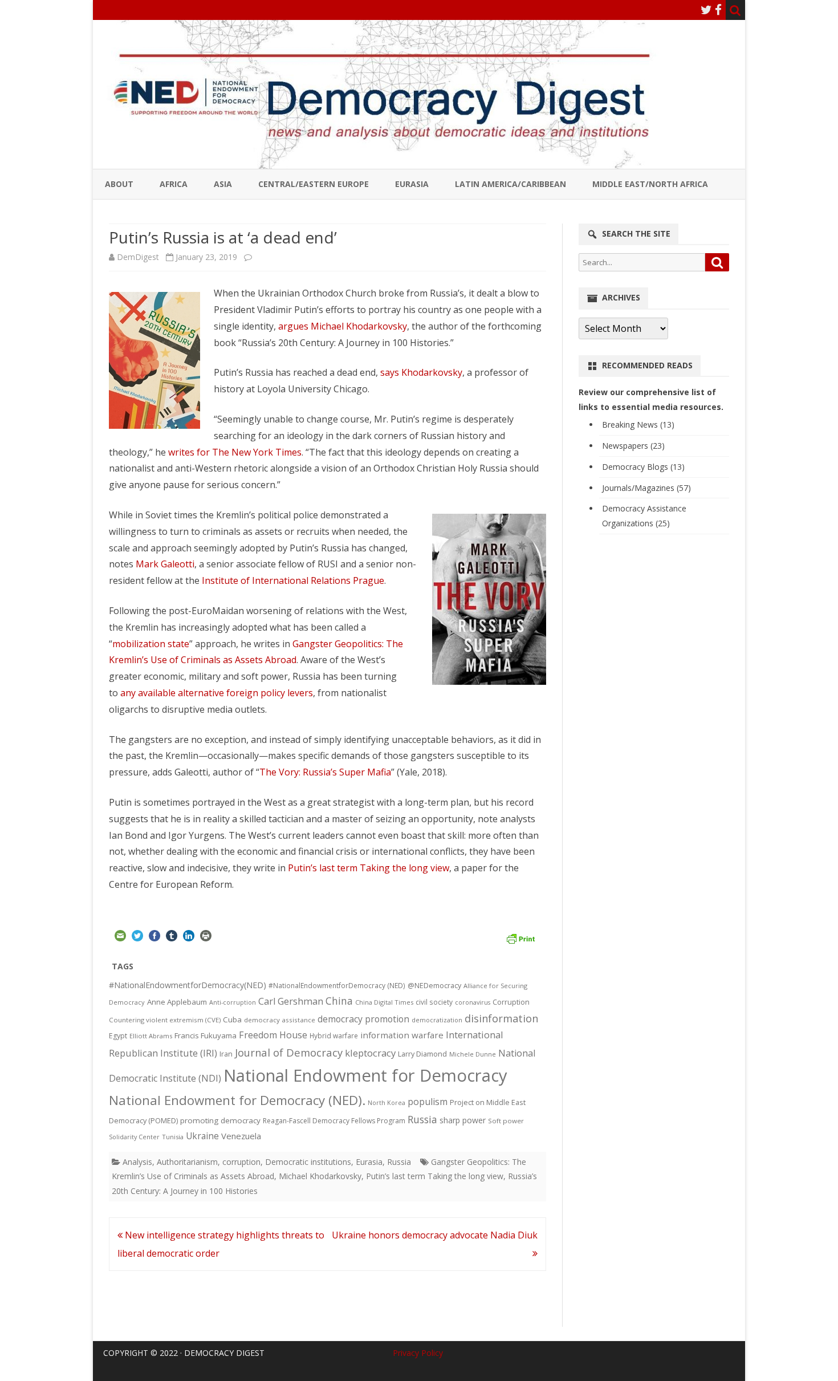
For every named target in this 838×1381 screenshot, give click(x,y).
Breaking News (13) (638, 424)
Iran (226, 1054)
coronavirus (472, 1002)
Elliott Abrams (150, 1035)
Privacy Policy (418, 1352)
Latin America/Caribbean (510, 183)
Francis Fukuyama (205, 1035)
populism (428, 1101)
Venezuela (241, 1136)
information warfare (402, 1035)
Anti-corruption (232, 1002)
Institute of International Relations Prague (293, 580)
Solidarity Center (134, 1136)
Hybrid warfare (334, 1035)
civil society (434, 1002)
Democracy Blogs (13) (643, 466)
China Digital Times (384, 1002)
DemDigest (138, 256)
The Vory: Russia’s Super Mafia (325, 772)
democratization (437, 1020)
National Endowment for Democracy (365, 1075)
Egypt (118, 1036)
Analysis (137, 1161)
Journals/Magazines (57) (646, 487)
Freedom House (273, 1035)
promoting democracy (220, 1120)
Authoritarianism (187, 1161)
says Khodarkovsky (421, 372)
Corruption (511, 1002)
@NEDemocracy (434, 985)
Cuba (232, 1019)
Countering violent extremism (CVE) (165, 1020)
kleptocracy (370, 1052)
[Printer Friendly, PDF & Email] (520, 937)
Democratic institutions (308, 1161)
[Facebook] (718, 10)
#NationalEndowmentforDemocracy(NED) (187, 985)
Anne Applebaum (177, 1002)
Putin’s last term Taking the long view (368, 868)
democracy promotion (363, 1019)
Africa (174, 183)
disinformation (501, 1018)
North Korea (386, 1103)
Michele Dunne (472, 1054)
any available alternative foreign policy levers (216, 693)
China (339, 1001)
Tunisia (173, 1136)
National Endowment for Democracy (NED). (237, 1100)
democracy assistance (279, 1020)
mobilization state (150, 643)
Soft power (506, 1120)
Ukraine (202, 1136)
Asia (223, 183)
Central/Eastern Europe (313, 183)
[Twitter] (706, 10)
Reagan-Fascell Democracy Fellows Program (334, 1121)
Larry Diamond (422, 1054)
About (119, 183)
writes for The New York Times (235, 452)
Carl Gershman (290, 1001)
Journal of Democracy (289, 1052)
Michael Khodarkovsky (320, 1176)
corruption (241, 1161)
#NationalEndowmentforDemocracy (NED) (337, 985)
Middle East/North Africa (650, 183)
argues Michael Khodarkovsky (342, 326)
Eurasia (412, 183)
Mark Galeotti (165, 564)
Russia (422, 1119)
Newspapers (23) (633, 445)
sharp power (463, 1120)
